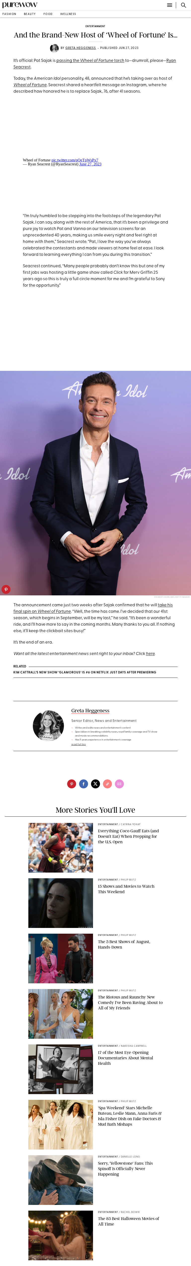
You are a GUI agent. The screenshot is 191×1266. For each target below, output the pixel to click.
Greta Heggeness (80, 48)
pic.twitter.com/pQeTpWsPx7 (74, 160)
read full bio (78, 744)
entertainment (95, 26)
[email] (119, 783)
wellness (68, 14)
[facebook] (83, 783)
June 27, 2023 (90, 164)
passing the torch (90, 61)
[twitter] (95, 783)
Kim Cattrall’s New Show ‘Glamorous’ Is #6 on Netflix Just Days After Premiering (84, 672)
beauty (30, 14)
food (48, 14)
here (150, 654)
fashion (9, 14)
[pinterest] (5, 589)
